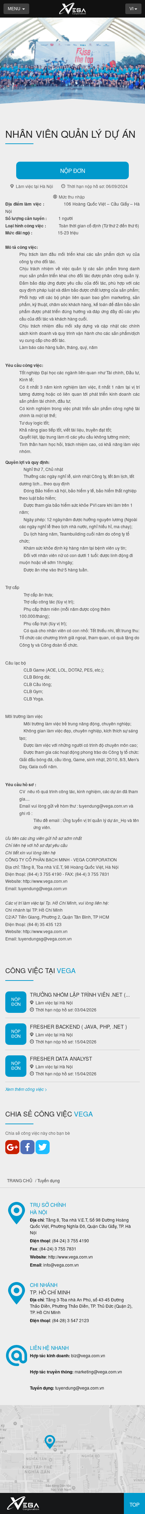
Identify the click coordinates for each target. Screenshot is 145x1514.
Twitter (43, 1147)
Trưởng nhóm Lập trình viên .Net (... (80, 994)
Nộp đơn (72, 170)
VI (132, 8)
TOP (135, 1504)
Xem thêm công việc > (26, 1089)
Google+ (12, 1147)
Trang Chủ (19, 1180)
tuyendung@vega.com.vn (103, 806)
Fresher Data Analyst (61, 1058)
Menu (14, 8)
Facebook (27, 1147)
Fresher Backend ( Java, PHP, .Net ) (78, 1026)
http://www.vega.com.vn (45, 881)
